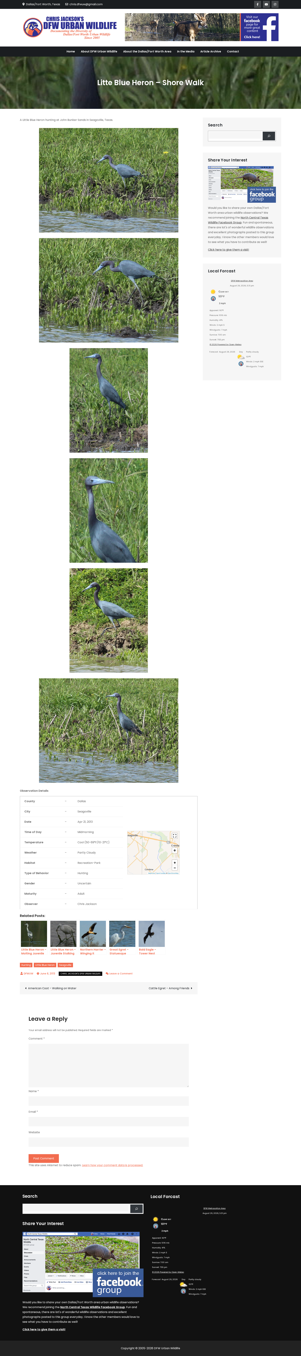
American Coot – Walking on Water (52, 988)
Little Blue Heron (45, 965)
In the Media (185, 51)
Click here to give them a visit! (228, 250)
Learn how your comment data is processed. (112, 1165)
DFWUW (28, 973)
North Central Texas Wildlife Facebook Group (92, 1307)
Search (215, 125)
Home (71, 51)
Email (33, 1112)
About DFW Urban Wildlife (99, 51)
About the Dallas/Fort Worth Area (147, 51)
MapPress (151, 873)
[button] (174, 862)
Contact (233, 51)
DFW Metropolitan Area (242, 280)
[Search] (269, 136)
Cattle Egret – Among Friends (169, 988)
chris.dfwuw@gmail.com (86, 4)
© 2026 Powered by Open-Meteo (225, 344)
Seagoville (65, 965)
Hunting (26, 965)
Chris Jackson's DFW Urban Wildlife (80, 973)
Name (34, 1091)
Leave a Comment (121, 973)
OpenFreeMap (161, 873)
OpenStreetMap (173, 873)
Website (34, 1132)
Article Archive (210, 51)
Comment (37, 1039)
